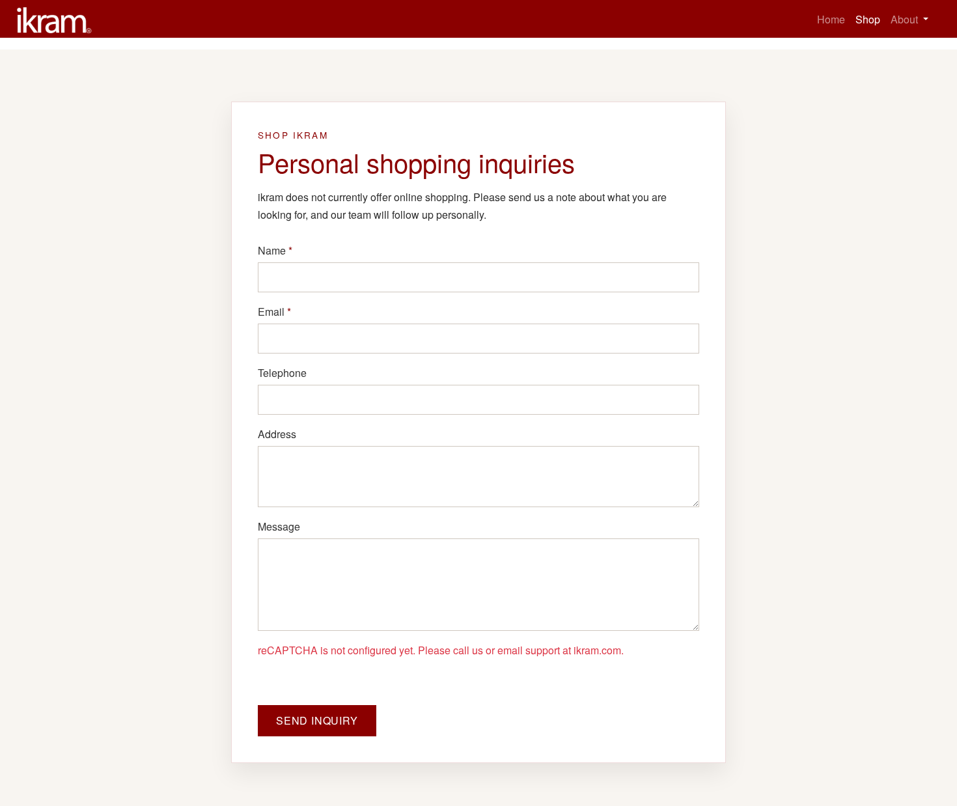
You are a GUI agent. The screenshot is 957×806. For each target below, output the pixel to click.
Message (279, 526)
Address (277, 433)
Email (274, 311)
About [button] (906, 19)
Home (831, 19)
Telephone (282, 372)
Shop (867, 19)
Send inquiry (317, 720)
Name (275, 250)
